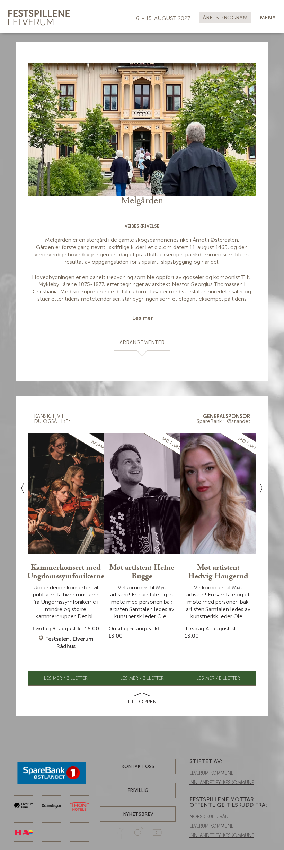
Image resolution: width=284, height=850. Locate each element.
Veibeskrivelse (142, 226)
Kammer (99, 446)
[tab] (142, 343)
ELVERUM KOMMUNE (211, 773)
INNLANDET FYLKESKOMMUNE (221, 782)
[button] (268, 17)
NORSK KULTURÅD (209, 816)
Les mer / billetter (66, 678)
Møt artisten (176, 446)
